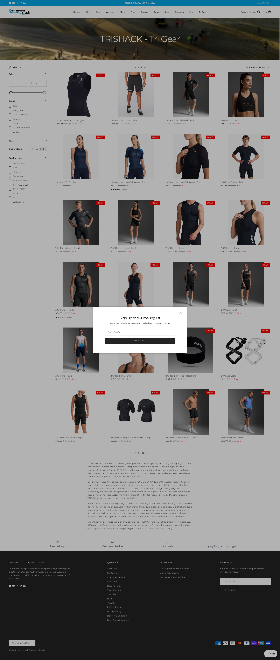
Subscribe (140, 341)
